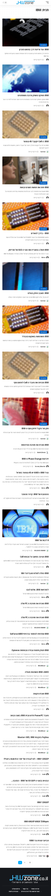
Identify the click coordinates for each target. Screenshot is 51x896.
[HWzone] (25, 2)
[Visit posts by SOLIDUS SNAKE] (47, 550)
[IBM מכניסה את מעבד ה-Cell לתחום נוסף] (25, 365)
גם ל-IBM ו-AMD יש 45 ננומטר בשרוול (32, 472)
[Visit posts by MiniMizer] (47, 666)
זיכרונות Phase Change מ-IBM (35, 458)
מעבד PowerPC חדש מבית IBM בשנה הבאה (29, 715)
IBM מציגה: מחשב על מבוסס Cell (34, 556)
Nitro (44, 257)
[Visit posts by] (47, 60)
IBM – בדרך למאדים (40, 233)
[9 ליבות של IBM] (25, 523)
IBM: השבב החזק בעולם (38, 293)
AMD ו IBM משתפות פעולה (37, 672)
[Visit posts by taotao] (47, 152)
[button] (47, 2)
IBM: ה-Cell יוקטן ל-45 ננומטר (36, 141)
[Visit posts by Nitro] (47, 257)
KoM (44, 774)
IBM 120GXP (43, 802)
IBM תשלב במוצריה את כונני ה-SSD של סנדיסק (29, 249)
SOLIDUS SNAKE (40, 550)
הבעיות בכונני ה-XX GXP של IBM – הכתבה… (30, 780)
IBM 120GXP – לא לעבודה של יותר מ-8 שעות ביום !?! (26, 758)
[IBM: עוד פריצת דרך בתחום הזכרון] (25, 32)
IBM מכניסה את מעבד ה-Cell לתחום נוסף (31, 382)
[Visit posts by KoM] (47, 774)
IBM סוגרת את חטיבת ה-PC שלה (35, 617)
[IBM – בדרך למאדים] (25, 216)
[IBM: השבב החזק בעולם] (25, 276)
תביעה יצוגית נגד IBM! (39, 840)
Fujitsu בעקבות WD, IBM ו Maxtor (33, 737)
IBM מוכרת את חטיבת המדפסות (35, 444)
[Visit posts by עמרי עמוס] (47, 856)
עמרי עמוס (42, 856)
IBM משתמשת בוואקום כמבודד (35, 336)
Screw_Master (40, 466)
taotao (43, 152)
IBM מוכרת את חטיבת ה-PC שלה (35, 603)
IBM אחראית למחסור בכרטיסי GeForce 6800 (29, 633)
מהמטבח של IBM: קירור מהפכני (35, 494)
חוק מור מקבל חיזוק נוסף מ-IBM (35, 428)
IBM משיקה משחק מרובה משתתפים (33, 95)
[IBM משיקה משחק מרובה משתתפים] (25, 78)
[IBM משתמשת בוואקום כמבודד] (25, 319)
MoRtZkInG (41, 452)
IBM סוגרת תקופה (41, 693)
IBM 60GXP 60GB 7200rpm (36, 821)
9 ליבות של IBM (42, 540)
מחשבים (43, 45)
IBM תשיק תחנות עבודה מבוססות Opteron (30, 650)
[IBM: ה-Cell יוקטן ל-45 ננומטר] (25, 124)
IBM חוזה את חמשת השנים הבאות (34, 187)
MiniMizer (42, 666)
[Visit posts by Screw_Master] (47, 466)
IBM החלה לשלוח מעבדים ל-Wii (35, 573)
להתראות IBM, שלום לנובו (37, 589)
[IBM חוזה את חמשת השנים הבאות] (25, 170)
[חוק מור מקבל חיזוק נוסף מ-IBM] (25, 411)
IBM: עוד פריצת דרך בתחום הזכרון (34, 49)
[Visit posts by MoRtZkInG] (47, 452)
